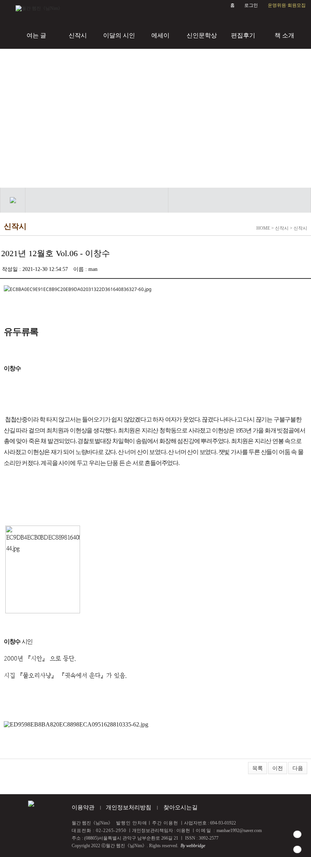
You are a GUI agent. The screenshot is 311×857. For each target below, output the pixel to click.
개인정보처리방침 (128, 807)
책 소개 (284, 35)
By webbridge (193, 845)
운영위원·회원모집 (287, 5)
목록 (257, 768)
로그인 (251, 5)
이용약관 (83, 807)
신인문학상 (202, 35)
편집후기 (243, 35)
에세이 (160, 35)
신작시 (78, 35)
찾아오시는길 (180, 807)
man (92, 269)
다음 (297, 768)
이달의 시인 (119, 35)
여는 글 (36, 35)
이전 (277, 768)
